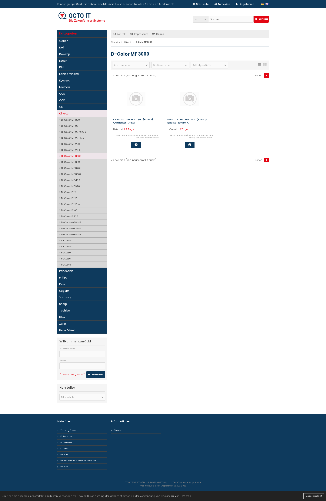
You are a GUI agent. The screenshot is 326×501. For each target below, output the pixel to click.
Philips (63, 277)
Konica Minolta (69, 74)
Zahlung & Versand (70, 430)
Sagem (64, 291)
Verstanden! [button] (314, 496)
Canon (63, 41)
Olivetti (63, 113)
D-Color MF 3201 (71, 168)
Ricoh (62, 284)
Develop (64, 54)
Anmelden (95, 374)
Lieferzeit (64, 466)
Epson (63, 61)
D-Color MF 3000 (71, 156)
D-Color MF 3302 (71, 174)
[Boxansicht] (259, 65)
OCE (62, 94)
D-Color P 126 (69, 198)
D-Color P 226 (69, 216)
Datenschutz (67, 436)
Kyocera (64, 80)
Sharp (63, 304)
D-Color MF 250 (70, 144)
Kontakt (122, 34)
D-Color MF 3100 (71, 162)
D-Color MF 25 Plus (72, 138)
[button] (200, 19)
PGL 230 (66, 252)
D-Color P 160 (69, 210)
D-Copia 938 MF (71, 234)
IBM (61, 67)
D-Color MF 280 (70, 150)
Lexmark (64, 87)
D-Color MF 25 (69, 126)
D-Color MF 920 (70, 186)
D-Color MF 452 (70, 180)
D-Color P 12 (68, 192)
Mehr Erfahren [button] (183, 496)
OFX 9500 (66, 240)
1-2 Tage (129, 129)
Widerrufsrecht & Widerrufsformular (78, 460)
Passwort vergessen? (72, 374)
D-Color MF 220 (70, 120)
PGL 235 (66, 258)
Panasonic (66, 271)
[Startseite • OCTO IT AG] (82, 17)
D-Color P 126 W (70, 204)
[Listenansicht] (265, 65)
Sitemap (118, 430)
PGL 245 (66, 264)
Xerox (62, 324)
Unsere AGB (66, 442)
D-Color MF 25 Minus (73, 132)
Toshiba (64, 310)
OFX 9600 (66, 246)
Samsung (65, 297)
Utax (62, 317)
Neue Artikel (67, 330)
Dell (61, 47)
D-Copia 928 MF (71, 222)
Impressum (141, 34)
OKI (61, 107)
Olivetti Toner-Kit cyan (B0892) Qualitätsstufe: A (133, 121)
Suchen (261, 19)
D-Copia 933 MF (71, 228)
